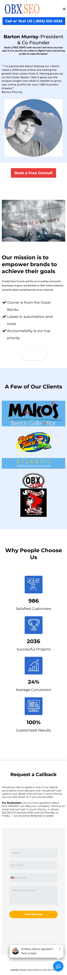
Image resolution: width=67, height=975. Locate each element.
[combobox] (13, 877)
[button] (64, 9)
